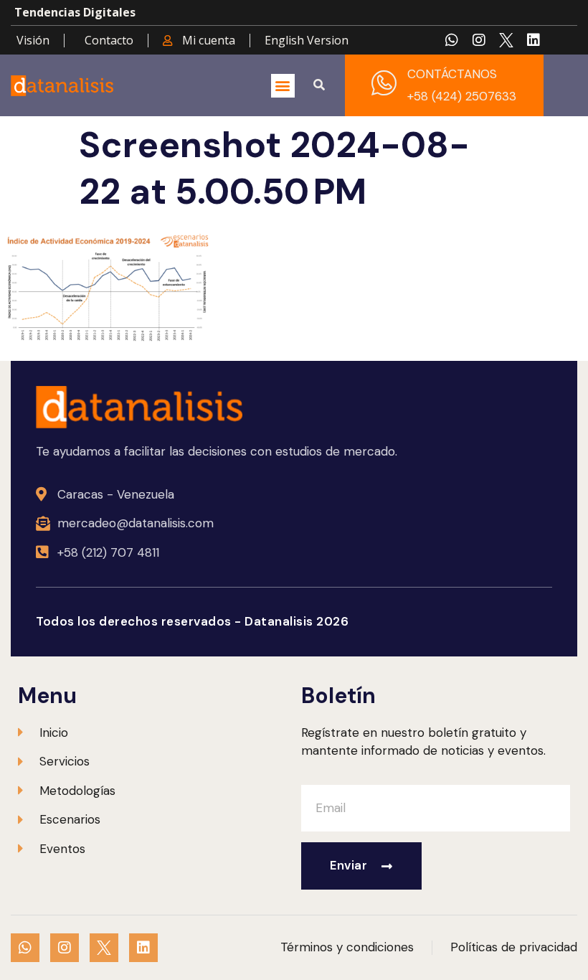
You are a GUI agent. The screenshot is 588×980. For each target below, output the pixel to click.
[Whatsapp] (452, 40)
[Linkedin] (533, 40)
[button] (283, 86)
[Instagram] (479, 40)
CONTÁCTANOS (452, 74)
